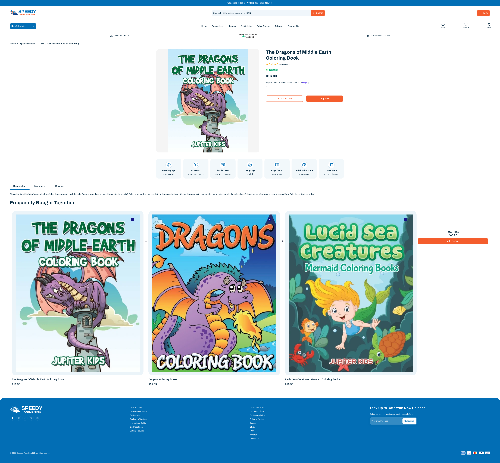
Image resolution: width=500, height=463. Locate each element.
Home (13, 44)
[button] (489, 26)
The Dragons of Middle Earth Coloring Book (38, 379)
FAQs (252, 431)
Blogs (252, 427)
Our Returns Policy (257, 415)
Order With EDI (136, 407)
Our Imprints (135, 415)
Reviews (59, 186)
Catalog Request (137, 431)
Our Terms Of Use (257, 411)
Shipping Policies (257, 419)
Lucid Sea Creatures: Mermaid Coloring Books (312, 379)
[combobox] (268, 13)
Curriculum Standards (138, 419)
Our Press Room (136, 427)
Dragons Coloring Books (162, 379)
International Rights (138, 423)
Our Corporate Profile (138, 411)
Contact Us (254, 439)
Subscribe (409, 421)
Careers (253, 423)
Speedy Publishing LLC (26, 453)
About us (253, 435)
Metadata (39, 186)
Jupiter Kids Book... (28, 44)
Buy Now (325, 98)
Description (19, 186)
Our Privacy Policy (257, 407)
